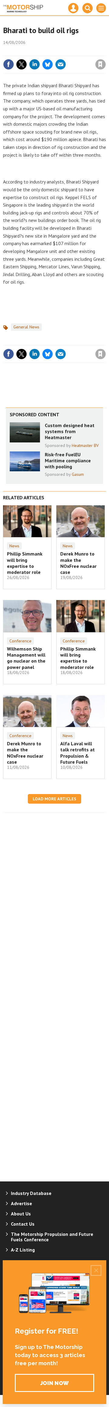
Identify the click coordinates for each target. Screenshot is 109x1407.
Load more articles (54, 799)
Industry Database (31, 1193)
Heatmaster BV (85, 445)
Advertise (21, 1203)
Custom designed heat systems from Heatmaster (69, 431)
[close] (105, 51)
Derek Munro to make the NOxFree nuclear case (78, 563)
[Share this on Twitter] (21, 64)
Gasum (78, 474)
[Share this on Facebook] (8, 64)
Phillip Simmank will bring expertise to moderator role (24, 563)
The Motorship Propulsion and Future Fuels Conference (52, 1236)
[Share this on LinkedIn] (34, 64)
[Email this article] (60, 64)
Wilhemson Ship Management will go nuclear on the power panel (26, 658)
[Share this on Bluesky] (47, 64)
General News (26, 327)
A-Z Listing (23, 1250)
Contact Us (23, 1224)
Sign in (29, 51)
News (14, 546)
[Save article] (100, 64)
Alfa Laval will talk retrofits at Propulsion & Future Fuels (77, 752)
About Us (21, 1214)
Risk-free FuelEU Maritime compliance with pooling (68, 460)
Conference (20, 641)
